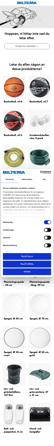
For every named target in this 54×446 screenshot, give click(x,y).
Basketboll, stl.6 (13, 101)
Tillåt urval (27, 264)
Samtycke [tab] (9, 179)
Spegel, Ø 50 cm (13, 318)
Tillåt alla (27, 256)
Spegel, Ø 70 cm (39, 318)
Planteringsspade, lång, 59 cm (40, 283)
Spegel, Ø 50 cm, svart (13, 353)
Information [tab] (27, 179)
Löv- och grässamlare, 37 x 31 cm (39, 392)
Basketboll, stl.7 (39, 101)
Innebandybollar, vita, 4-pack (40, 136)
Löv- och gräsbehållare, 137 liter (12, 392)
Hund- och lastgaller (36, 430)
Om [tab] (44, 179)
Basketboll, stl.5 (13, 135)
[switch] (47, 230)
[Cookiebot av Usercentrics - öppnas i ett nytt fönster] (40, 172)
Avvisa (27, 272)
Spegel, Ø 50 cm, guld (39, 353)
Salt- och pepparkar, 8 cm (13, 430)
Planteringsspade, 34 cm (14, 283)
